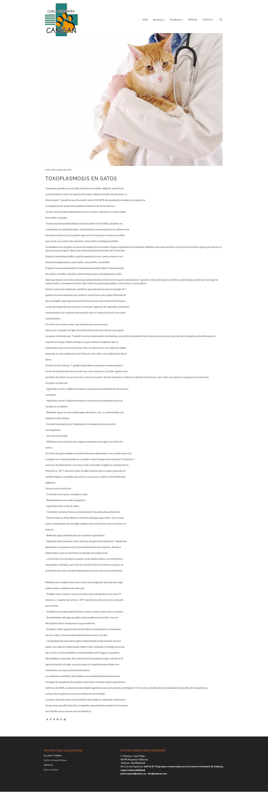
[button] (159, 19)
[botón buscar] (221, 19)
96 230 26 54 (138, 762)
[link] (61, 19)
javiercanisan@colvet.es (133, 773)
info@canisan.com (157, 773)
